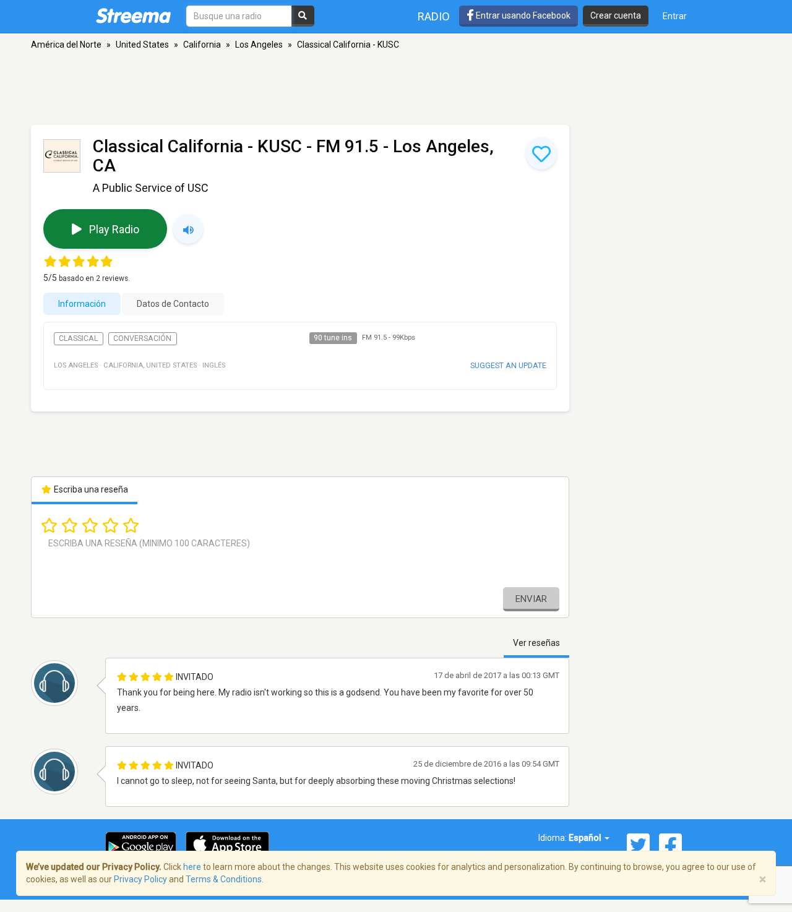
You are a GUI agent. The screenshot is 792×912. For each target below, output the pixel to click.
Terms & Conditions (224, 879)
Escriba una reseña (90, 489)
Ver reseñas (536, 643)
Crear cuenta (615, 15)
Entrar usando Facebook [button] (522, 15)
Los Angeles (259, 44)
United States (142, 44)
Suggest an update (508, 365)
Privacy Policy (140, 879)
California (202, 44)
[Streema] (133, 15)
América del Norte (66, 44)
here (192, 867)
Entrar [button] (675, 16)
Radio (434, 16)
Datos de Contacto (173, 304)
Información (82, 304)
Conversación (142, 338)
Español (586, 838)
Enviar (531, 598)
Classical (78, 338)
